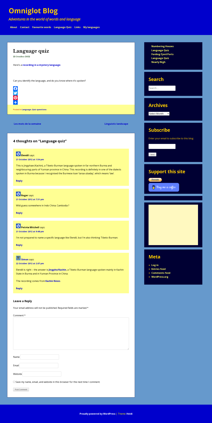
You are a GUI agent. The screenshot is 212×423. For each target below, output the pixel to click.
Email (16, 365)
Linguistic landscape (116, 123)
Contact (24, 27)
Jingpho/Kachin (57, 269)
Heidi (129, 413)
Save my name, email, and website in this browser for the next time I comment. (58, 382)
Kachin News (52, 281)
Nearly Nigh (158, 62)
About (13, 27)
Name (16, 357)
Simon (24, 259)
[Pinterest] (71, 97)
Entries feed (158, 269)
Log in (154, 265)
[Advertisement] (173, 225)
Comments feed (160, 272)
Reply (19, 180)
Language (26, 109)
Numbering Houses (162, 46)
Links (77, 27)
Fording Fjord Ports (162, 54)
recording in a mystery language (41, 65)
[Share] (71, 102)
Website (17, 374)
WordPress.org (159, 276)
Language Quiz (63, 27)
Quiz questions (39, 109)
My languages (91, 27)
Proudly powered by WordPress (97, 413)
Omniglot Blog (33, 10)
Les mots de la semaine (27, 123)
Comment (19, 315)
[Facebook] (71, 88)
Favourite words (41, 27)
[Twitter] (71, 93)
